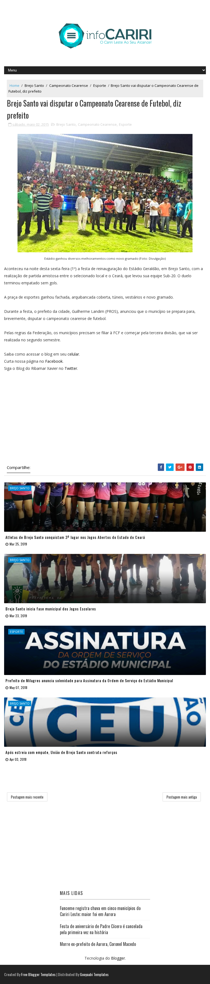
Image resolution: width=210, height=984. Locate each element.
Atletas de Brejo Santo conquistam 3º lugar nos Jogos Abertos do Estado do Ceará (75, 537)
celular (73, 354)
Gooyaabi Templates (94, 974)
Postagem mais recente (27, 797)
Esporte (99, 85)
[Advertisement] (105, 417)
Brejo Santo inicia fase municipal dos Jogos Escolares (50, 608)
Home (14, 85)
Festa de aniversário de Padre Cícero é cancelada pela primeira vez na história (101, 929)
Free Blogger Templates (38, 974)
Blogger (118, 958)
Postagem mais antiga (182, 797)
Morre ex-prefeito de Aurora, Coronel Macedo (98, 944)
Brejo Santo (34, 85)
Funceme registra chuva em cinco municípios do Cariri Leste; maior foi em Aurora (100, 911)
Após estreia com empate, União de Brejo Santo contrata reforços (61, 752)
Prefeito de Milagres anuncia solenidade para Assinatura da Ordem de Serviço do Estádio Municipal (89, 680)
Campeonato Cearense (68, 85)
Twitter (71, 368)
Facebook (54, 361)
